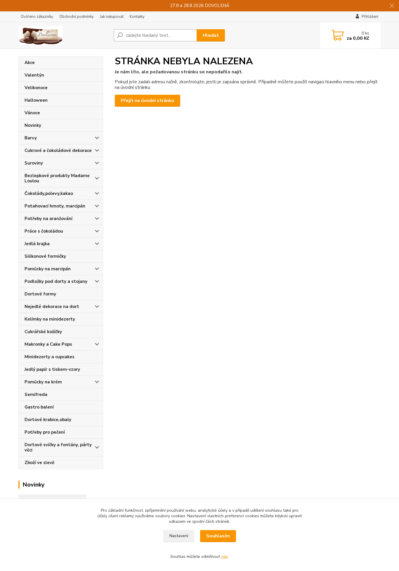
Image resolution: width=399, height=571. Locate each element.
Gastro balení (39, 407)
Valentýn (34, 75)
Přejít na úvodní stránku (147, 100)
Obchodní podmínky (76, 16)
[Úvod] (63, 35)
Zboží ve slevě (39, 463)
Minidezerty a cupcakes (49, 357)
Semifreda (36, 394)
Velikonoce (36, 88)
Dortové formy (40, 294)
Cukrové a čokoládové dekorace (58, 150)
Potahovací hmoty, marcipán (55, 206)
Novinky (33, 125)
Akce (30, 62)
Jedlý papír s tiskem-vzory (52, 369)
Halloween (36, 100)
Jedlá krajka (37, 244)
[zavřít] (391, 6)
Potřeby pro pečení (45, 432)
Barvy (31, 138)
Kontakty (137, 16)
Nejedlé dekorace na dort (52, 306)
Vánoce (32, 113)
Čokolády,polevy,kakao (49, 193)
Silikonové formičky (45, 256)
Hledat (211, 35)
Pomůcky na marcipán (48, 269)
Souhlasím (218, 536)
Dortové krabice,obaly (48, 420)
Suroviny (34, 163)
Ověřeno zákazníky (37, 16)
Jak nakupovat (112, 16)
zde (224, 556)
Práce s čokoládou (44, 231)
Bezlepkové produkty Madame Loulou (57, 178)
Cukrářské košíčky (43, 332)
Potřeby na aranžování (48, 219)
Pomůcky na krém (43, 382)
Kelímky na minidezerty (50, 319)
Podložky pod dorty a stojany (56, 281)
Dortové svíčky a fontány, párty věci (58, 447)
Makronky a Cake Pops (48, 344)
